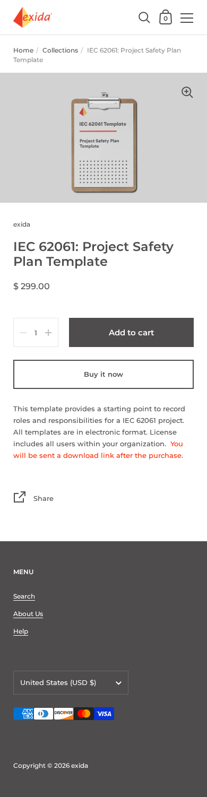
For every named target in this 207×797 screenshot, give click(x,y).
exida (79, 765)
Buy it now (103, 374)
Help (20, 631)
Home (23, 50)
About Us (28, 614)
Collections (60, 50)
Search (24, 596)
